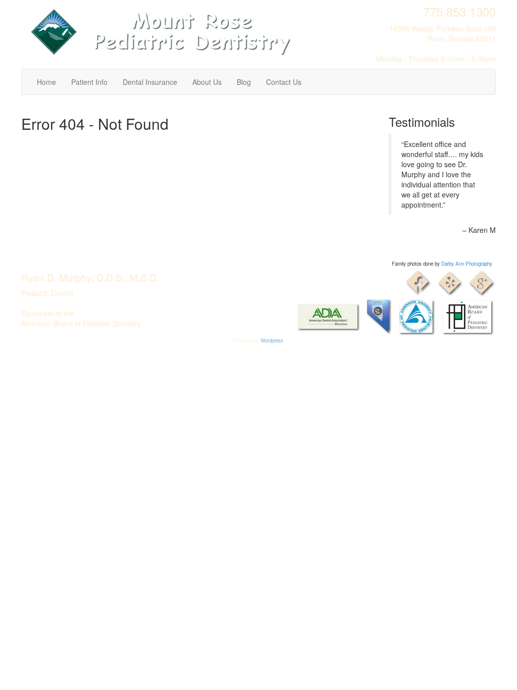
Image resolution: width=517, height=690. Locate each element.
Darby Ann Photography (466, 263)
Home (46, 82)
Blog (244, 82)
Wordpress (272, 340)
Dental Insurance (150, 82)
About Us (207, 82)
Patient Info (89, 82)
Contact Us (283, 82)
